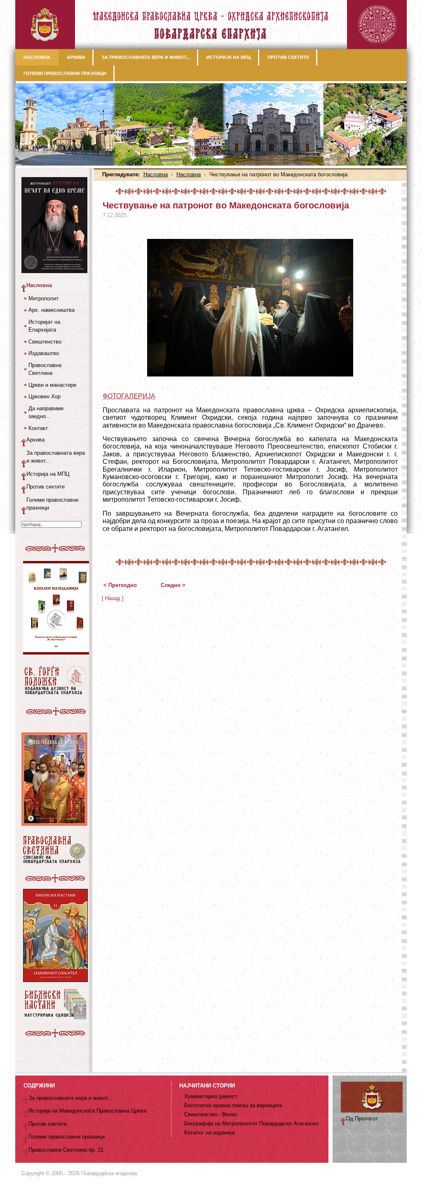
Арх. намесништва (51, 310)
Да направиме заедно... (45, 412)
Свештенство (44, 342)
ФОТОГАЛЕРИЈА (129, 396)
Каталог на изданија (209, 1132)
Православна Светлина (44, 369)
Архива (35, 440)
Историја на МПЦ (48, 474)
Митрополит (43, 298)
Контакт (38, 428)
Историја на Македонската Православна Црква (87, 1111)
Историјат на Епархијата (44, 326)
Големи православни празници (52, 504)
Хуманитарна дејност (210, 1096)
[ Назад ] (113, 598)
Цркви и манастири (52, 385)
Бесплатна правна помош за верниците (233, 1105)
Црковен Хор (44, 396)
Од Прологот (362, 1118)
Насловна (155, 174)
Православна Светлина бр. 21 (65, 1150)
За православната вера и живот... (55, 457)
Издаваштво (43, 353)
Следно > (173, 585)
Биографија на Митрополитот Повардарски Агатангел (251, 1123)
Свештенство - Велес (211, 1114)
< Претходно (120, 585)
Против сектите (45, 487)
